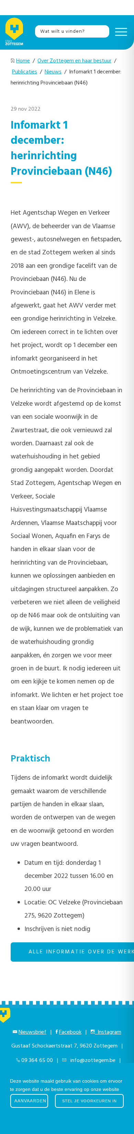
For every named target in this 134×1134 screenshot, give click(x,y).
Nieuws (53, 72)
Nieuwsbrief (32, 1032)
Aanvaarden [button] (30, 1100)
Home (23, 61)
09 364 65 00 (37, 1060)
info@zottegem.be (91, 1060)
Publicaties (24, 72)
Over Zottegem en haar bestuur (74, 61)
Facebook (70, 1032)
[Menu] (119, 31)
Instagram (108, 1032)
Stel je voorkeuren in (89, 1101)
